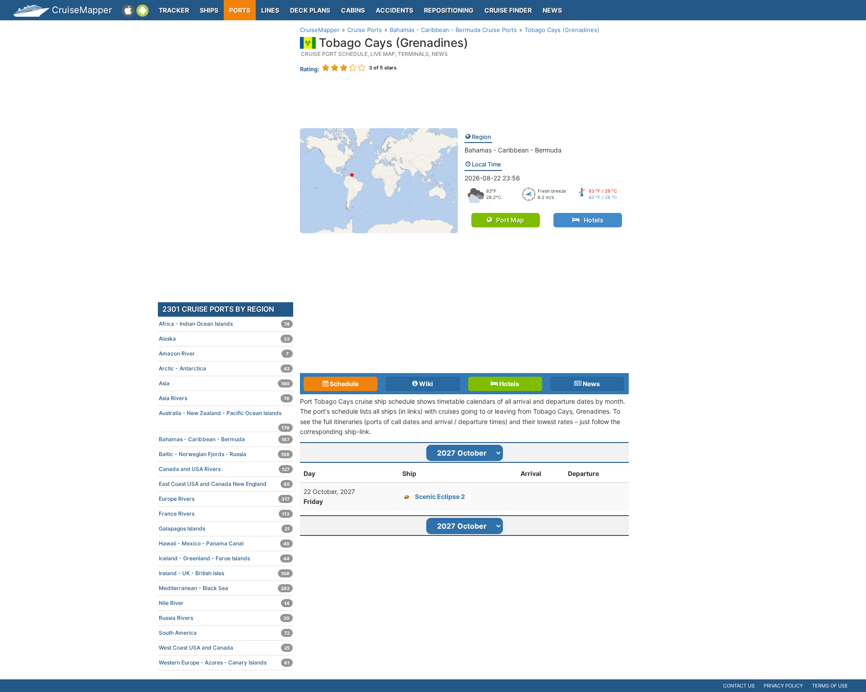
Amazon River (224, 353)
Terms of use (830, 686)
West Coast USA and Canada (224, 647)
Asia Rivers (224, 398)
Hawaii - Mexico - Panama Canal (224, 543)
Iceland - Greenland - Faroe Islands (224, 558)
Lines (270, 10)
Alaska (224, 338)
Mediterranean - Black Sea (224, 588)
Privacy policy (783, 686)
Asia (224, 383)
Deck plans (310, 10)
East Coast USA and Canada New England (224, 483)
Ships (209, 10)
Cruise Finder (508, 10)
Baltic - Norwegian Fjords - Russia (224, 454)
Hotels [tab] (508, 384)
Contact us (739, 686)
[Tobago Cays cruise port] (379, 180)
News (552, 10)
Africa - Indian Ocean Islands (224, 323)
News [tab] (590, 384)
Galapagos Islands (224, 528)
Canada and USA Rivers (224, 469)
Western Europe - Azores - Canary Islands (224, 662)
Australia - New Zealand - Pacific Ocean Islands (224, 415)
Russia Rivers (224, 617)
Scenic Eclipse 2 (440, 496)
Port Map (508, 220)
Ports (239, 10)
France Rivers (224, 513)
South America (224, 632)
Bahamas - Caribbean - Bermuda (513, 150)
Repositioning (449, 10)
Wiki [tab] (425, 384)
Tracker (174, 10)
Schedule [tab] (343, 384)
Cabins (353, 10)
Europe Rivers (224, 498)
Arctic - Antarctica (224, 368)
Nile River (224, 603)
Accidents (394, 10)
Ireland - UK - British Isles (224, 573)
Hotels (591, 220)
